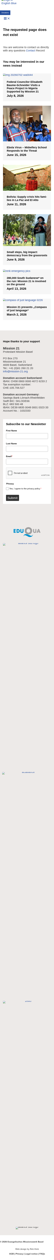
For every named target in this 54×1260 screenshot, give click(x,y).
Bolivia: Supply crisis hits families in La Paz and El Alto (27, 198)
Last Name (11, 443)
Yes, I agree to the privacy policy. (25, 488)
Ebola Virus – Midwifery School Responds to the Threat (27, 149)
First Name (11, 430)
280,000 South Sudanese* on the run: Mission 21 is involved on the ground (26, 281)
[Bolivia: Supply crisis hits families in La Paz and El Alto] (27, 189)
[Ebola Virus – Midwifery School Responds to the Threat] (27, 140)
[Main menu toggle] (7, 18)
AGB (11, 1254)
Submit (13, 498)
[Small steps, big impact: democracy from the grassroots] (27, 245)
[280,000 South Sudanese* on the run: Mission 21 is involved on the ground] (27, 270)
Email (9, 456)
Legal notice (31, 1254)
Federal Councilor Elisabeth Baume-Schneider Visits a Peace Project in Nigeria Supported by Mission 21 (24, 86)
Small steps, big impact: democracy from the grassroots (27, 254)
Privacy (19, 1254)
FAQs (42, 1254)
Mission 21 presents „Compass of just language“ (27, 309)
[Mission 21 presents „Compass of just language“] (27, 300)
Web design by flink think (27, 1249)
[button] (5, 12)
